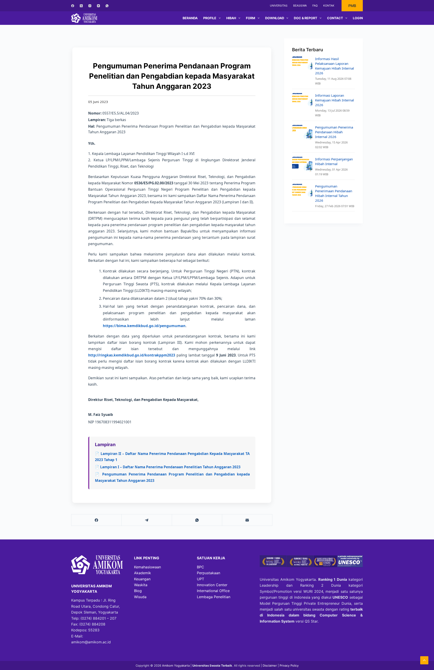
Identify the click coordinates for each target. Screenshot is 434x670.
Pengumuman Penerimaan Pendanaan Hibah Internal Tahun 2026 (333, 193)
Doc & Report (305, 18)
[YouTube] (98, 5)
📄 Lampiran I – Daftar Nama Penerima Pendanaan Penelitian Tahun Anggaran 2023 (168, 466)
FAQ (315, 5)
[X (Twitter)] (81, 5)
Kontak (328, 5)
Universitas (279, 5)
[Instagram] (89, 5)
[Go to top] (424, 660)
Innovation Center (212, 585)
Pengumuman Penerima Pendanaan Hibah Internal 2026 (334, 132)
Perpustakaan (208, 573)
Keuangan (142, 579)
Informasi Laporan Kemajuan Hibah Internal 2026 (334, 100)
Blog (138, 590)
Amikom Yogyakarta (176, 665)
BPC (200, 567)
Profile (209, 18)
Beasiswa (300, 5)
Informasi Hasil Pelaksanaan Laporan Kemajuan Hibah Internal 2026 (334, 65)
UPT (200, 579)
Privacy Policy (289, 665)
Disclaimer (270, 665)
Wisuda (140, 597)
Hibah (231, 18)
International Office (213, 590)
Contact (335, 18)
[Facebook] (72, 5)
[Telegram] (147, 520)
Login (358, 18)
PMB (352, 5)
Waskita (140, 585)
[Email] (247, 520)
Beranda (190, 18)
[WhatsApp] (107, 5)
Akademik (142, 573)
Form (250, 18)
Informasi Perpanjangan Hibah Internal (334, 161)
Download (274, 18)
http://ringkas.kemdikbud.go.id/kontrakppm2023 (131, 355)
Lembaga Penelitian (213, 597)
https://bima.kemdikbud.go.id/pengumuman (144, 325)
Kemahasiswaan (147, 567)
